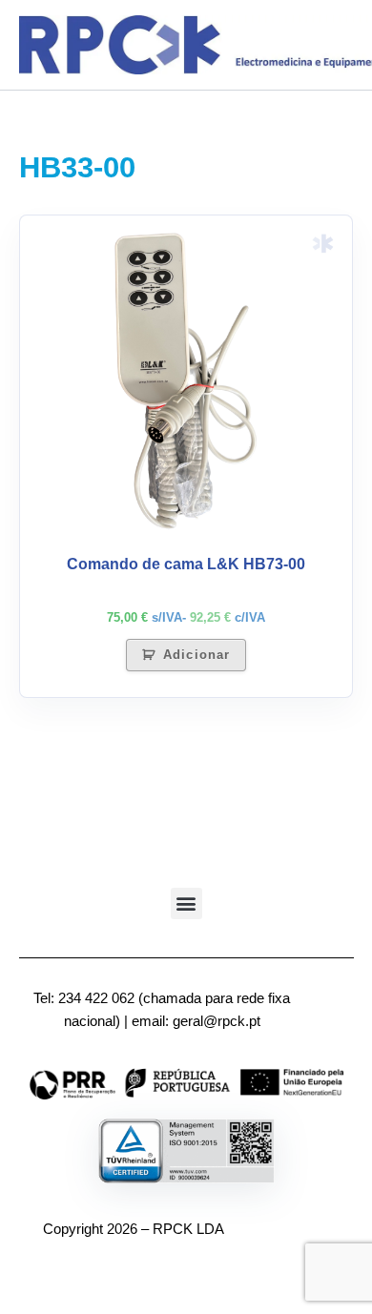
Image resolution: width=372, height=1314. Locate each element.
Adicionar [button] (196, 654)
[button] (186, 903)
